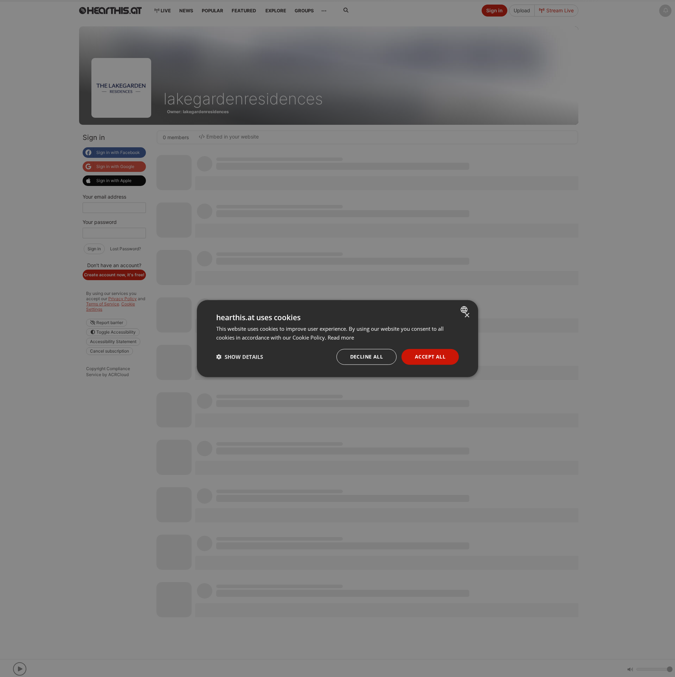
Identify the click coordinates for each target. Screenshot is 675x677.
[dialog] (337, 338)
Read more (341, 337)
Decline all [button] (366, 356)
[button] (239, 357)
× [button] (466, 315)
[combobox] (465, 309)
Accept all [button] (430, 356)
